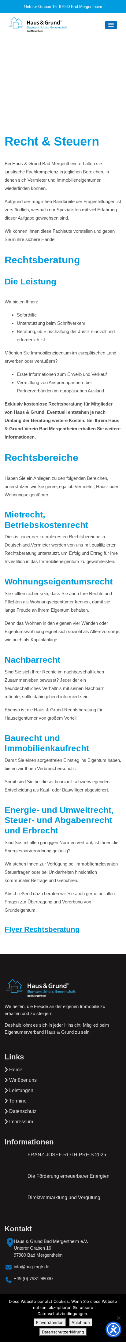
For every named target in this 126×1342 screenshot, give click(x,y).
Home (15, 1069)
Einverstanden (50, 1322)
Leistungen (21, 1090)
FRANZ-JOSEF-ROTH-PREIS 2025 (67, 1154)
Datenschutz (22, 1111)
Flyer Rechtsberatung (42, 929)
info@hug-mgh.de (31, 1266)
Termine (18, 1100)
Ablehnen (81, 1322)
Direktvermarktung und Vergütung (64, 1197)
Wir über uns (23, 1080)
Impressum (21, 1121)
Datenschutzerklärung (63, 1331)
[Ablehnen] (118, 1318)
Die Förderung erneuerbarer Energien (68, 1176)
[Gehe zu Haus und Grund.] (43, 74)
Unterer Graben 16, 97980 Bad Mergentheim (63, 6)
